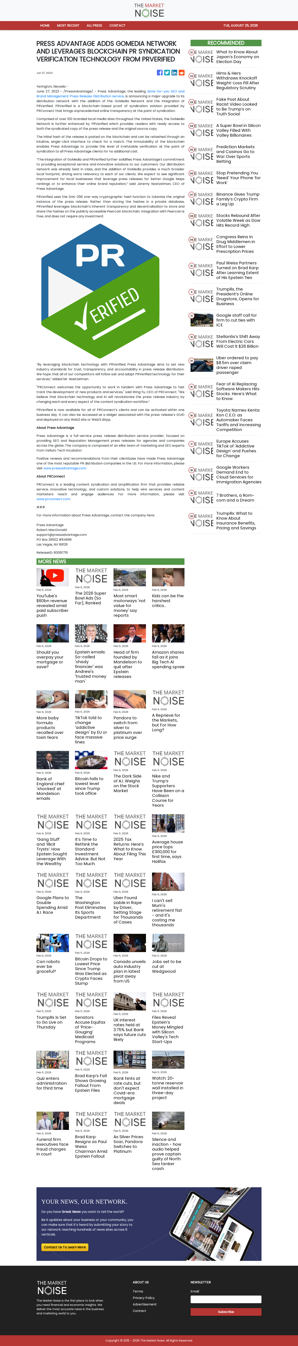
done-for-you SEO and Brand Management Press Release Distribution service (110, 94)
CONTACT (117, 25)
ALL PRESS (94, 25)
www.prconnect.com (53, 499)
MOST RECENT (68, 25)
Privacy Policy (144, 1298)
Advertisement (145, 1304)
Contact (139, 1310)
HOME (45, 25)
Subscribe (226, 1312)
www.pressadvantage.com (64, 468)
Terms (138, 1291)
